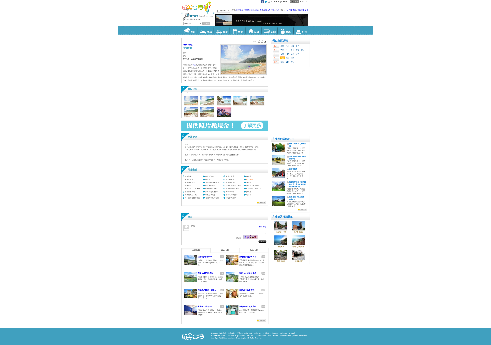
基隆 (282, 46)
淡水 (272, 10)
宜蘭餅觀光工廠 (191, 195)
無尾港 (248, 192)
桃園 (292, 46)
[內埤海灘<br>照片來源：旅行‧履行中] (191, 105)
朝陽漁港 (188, 176)
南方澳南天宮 (190, 182)
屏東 (297, 54)
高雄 (292, 54)
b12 (259, 41)
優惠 (285, 30)
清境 (252, 10)
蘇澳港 (248, 176)
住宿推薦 (231, 333)
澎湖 (302, 10)
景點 (190, 30)
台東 (298, 10)
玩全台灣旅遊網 (196, 7)
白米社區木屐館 (211, 189)
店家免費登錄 (261, 336)
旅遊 (222, 30)
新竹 (297, 46)
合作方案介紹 (273, 336)
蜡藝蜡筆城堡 (210, 195)
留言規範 (262, 227)
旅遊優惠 (274, 333)
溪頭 (248, 10)
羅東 (265, 10)
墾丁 (261, 10)
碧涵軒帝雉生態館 (232, 189)
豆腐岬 (248, 182)
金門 (287, 62)
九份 (269, 10)
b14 (265, 41)
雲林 (302, 50)
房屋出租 (257, 333)
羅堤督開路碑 (231, 198)
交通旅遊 (240, 333)
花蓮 (294, 10)
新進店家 (292, 333)
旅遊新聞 (266, 333)
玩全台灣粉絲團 (285, 336)
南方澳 (207, 179)
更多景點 (303, 209)
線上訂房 (283, 333)
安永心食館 (230, 192)
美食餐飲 (248, 333)
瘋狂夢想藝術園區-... (212, 192)
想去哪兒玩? (221, 11)
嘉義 (282, 54)
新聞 (269, 30)
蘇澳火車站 (230, 176)
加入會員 (274, 2)
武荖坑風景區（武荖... (234, 185)
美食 (238, 30)
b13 (262, 41)
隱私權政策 (232, 336)
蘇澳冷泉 (188, 185)
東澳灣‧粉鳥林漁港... (212, 182)
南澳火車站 (189, 179)
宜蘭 (291, 10)
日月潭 (244, 10)
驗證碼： (239, 238)
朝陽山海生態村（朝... (254, 189)
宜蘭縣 (185, 45)
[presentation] (196, 250)
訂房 (301, 30)
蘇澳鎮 (190, 45)
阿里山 (238, 10)
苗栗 (282, 50)
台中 (287, 50)
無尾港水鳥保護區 (253, 185)
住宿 (206, 30)
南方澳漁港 (209, 176)
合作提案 (250, 336)
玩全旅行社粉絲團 (300, 336)
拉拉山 (257, 10)
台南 (287, 54)
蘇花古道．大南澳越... (193, 189)
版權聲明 (222, 336)
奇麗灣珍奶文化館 (212, 198)
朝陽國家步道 (190, 192)
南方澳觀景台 (210, 185)
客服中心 (241, 336)
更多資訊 (262, 202)
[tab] (196, 250)
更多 (277, 10)
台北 (287, 10)
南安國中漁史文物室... (193, 198)
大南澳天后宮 (231, 182)
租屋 (253, 30)
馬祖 (292, 62)
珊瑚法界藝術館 (231, 195)
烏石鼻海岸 (230, 179)
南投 (297, 50)
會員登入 (286, 2)
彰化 (292, 50)
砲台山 (248, 195)
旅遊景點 (222, 333)
